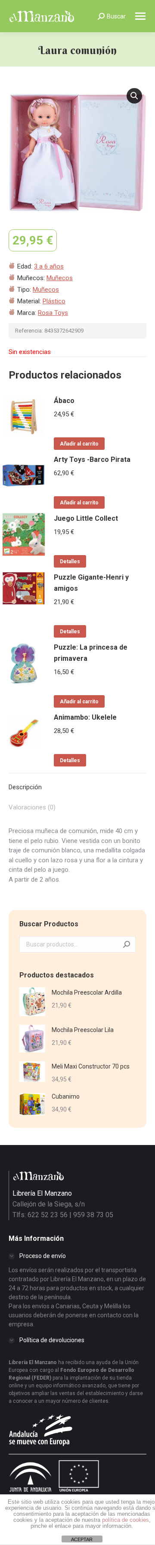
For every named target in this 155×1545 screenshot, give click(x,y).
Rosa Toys (53, 313)
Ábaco (64, 401)
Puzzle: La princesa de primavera (90, 653)
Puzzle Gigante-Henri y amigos (91, 582)
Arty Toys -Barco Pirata (92, 459)
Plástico (54, 301)
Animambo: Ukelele (85, 717)
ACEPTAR (82, 1539)
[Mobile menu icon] (140, 16)
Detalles (70, 562)
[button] (134, 96)
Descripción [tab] (25, 787)
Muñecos (59, 278)
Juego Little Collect (86, 518)
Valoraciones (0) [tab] (32, 807)
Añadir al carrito (79, 444)
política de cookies (125, 1520)
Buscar (126, 944)
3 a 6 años (49, 266)
